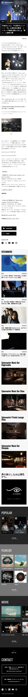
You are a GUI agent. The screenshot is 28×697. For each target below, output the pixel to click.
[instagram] (16, 243)
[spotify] (2, 243)
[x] (6, 243)
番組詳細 (4, 193)
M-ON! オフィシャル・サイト (9, 215)
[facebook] (9, 243)
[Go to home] (7, 2)
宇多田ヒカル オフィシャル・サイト (10, 218)
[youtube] (13, 243)
